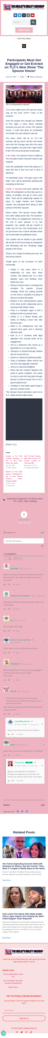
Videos (26, 501)
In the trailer (10, 155)
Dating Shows (12, 499)
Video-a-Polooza (36, 77)
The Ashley (19, 762)
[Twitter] (20, 15)
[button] (24, 46)
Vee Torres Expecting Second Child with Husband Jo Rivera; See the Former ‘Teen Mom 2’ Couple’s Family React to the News (23, 866)
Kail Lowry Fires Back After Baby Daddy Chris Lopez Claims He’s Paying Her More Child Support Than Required (23, 916)
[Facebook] (15, 15)
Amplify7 (20, 1028)
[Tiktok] (28, 15)
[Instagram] (24, 15)
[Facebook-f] (17, 1032)
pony (24, 766)
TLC (14, 501)
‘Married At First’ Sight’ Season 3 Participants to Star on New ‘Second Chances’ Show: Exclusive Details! (14, 476)
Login (42, 533)
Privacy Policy (13, 987)
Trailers (20, 501)
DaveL (25, 724)
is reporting (14, 189)
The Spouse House (35, 499)
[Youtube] (32, 15)
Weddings (33, 501)
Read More (6, 880)
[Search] (33, 22)
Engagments (22, 499)
